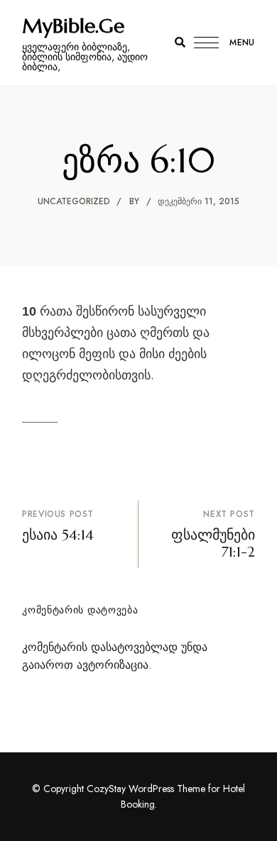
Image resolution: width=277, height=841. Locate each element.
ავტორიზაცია (112, 665)
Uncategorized (74, 201)
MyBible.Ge (73, 26)
